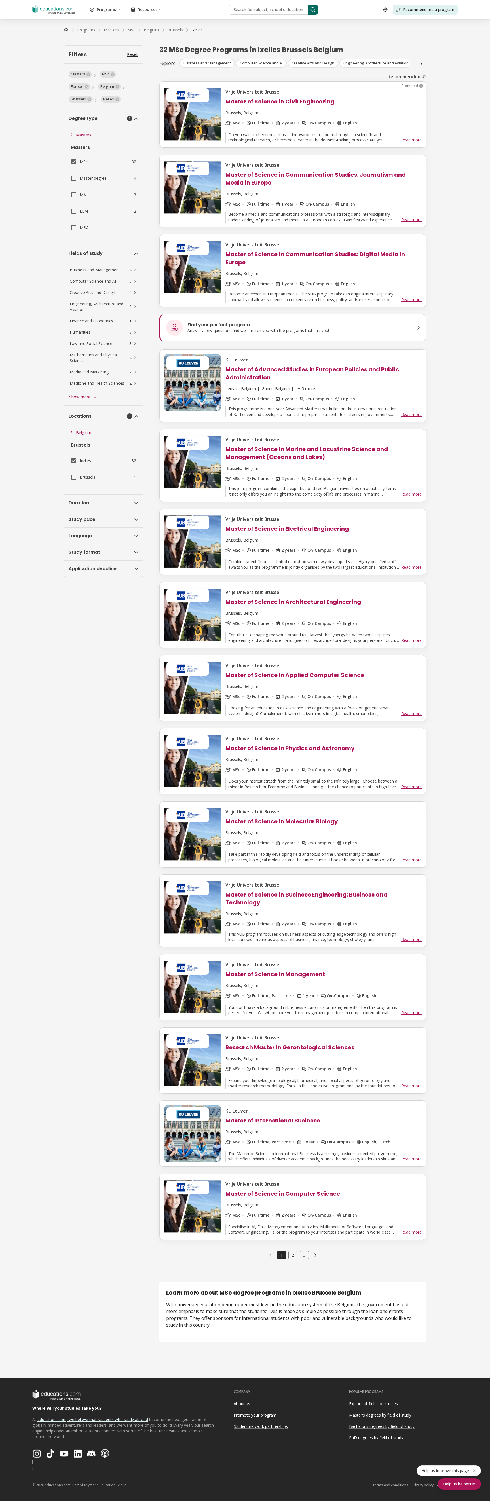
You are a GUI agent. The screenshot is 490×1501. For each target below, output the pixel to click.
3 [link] (304, 1255)
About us (242, 1403)
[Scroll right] (421, 64)
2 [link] (293, 1255)
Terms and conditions (390, 1485)
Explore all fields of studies (373, 1403)
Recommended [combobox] (404, 76)
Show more (79, 396)
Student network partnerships (261, 1426)
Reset (132, 54)
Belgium (83, 432)
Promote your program (255, 1415)
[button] (80, 74)
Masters (83, 135)
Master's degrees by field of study (380, 1415)
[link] (197, 30)
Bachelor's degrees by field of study (382, 1426)
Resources (147, 9)
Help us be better (459, 1484)
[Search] (313, 10)
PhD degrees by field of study (376, 1437)
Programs (106, 9)
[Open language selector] (385, 10)
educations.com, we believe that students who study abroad (92, 1419)
